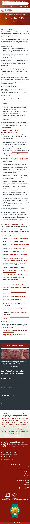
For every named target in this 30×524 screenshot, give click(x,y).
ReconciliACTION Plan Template (9, 236)
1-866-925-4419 (24, 1)
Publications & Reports (22, 480)
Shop (21, 6)
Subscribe (3, 403)
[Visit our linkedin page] (5, 6)
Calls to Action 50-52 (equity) (17, 267)
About (27, 467)
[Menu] (27, 10)
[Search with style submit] (27, 3)
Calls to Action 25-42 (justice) (16, 251)
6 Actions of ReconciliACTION (19, 158)
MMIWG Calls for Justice (22, 153)
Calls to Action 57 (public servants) (19, 274)
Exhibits (27, 478)
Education (26, 471)
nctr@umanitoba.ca (8, 459)
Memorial (26, 475)
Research (26, 473)
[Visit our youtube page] (11, 6)
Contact (26, 482)
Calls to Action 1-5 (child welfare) (19, 238)
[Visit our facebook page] (2, 6)
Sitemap (26, 484)
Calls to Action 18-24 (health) (18, 248)
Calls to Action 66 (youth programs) (20, 284)
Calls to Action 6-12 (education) (19, 241)
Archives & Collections (23, 469)
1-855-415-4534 (6, 456)
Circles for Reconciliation (7, 63)
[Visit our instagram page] (8, 6)
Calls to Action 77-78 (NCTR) (18, 296)
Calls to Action (16, 134)
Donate (24, 6)
